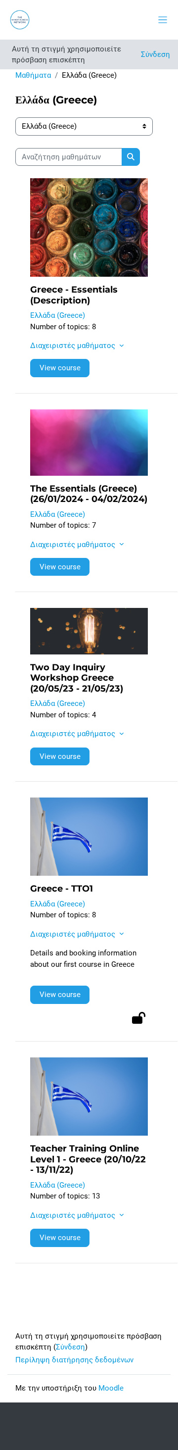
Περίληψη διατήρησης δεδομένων (74, 1359)
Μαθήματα (33, 75)
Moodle (111, 1388)
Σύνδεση (155, 54)
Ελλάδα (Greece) (57, 315)
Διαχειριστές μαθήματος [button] (73, 345)
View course (60, 367)
